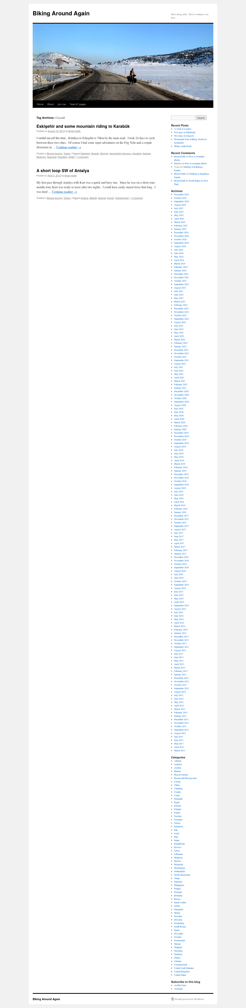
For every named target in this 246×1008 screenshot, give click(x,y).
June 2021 (179, 370)
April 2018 (179, 501)
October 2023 (180, 280)
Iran (176, 829)
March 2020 (179, 422)
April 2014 (179, 622)
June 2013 (179, 657)
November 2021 (181, 353)
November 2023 (181, 277)
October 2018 (180, 481)
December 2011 (181, 719)
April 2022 (179, 335)
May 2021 (179, 373)
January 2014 (180, 632)
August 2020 (180, 405)
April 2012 (179, 705)
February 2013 (181, 670)
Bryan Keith (74, 131)
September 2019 (181, 443)
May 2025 (179, 215)
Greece (177, 822)
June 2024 (179, 253)
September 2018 (181, 484)
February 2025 (181, 225)
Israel (176, 833)
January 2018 (180, 512)
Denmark (178, 798)
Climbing (178, 788)
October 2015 (180, 581)
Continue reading (68, 147)
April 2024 (179, 259)
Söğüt (71, 156)
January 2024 (180, 270)
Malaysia (178, 857)
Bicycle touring (54, 153)
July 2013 (178, 653)
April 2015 (179, 601)
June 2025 (179, 211)
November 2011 (181, 722)
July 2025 (178, 208)
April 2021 (179, 377)
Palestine (178, 881)
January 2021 (180, 387)
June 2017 (179, 536)
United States (180, 974)
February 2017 (181, 550)
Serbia (177, 905)
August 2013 (180, 650)
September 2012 (181, 688)
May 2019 (179, 456)
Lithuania (178, 853)
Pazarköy (62, 156)
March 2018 (179, 505)
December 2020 (181, 391)
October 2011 (180, 726)
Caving (177, 781)
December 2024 (181, 232)
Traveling (178, 950)
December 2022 (181, 308)
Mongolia (178, 864)
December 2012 (181, 677)
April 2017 (179, 543)
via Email (178, 988)
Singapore (178, 909)
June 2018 (179, 494)
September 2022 (181, 318)
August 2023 (180, 287)
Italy (176, 836)
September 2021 (181, 360)
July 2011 (178, 736)
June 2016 (179, 577)
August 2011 (180, 733)
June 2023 (179, 294)
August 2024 (180, 246)
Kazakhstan (179, 843)
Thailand (178, 947)
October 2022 (180, 315)
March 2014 (179, 626)
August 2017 (180, 529)
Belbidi (93, 198)
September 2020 (181, 401)
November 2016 (181, 560)
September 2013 (181, 646)
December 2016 (181, 556)
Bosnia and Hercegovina (185, 778)
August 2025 (180, 204)
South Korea (180, 926)
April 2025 (179, 218)
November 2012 (181, 681)
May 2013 (179, 660)
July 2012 (178, 695)
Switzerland (179, 940)
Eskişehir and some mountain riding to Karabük (83, 126)
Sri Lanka (178, 933)
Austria (177, 767)
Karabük (137, 153)
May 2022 (179, 332)
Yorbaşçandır (122, 198)
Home (40, 104)
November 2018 (181, 477)
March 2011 (179, 750)
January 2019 (180, 470)
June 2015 (179, 594)
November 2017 (181, 518)
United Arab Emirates (184, 967)
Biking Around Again (61, 13)
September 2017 (181, 525)
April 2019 (179, 460)
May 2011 (179, 743)
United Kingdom (181, 971)
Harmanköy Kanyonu (120, 153)
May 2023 (179, 297)
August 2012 (180, 691)
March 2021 (179, 380)
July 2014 (178, 612)
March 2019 (179, 463)
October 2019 (180, 439)
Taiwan (177, 943)
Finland (177, 809)
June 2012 (179, 698)
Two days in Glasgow (184, 135)
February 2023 (181, 304)
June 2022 (179, 329)
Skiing (177, 912)
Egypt (177, 802)
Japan (176, 840)
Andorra (178, 764)
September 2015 (181, 584)
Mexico (177, 860)
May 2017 (179, 539)
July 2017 (178, 532)
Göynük (104, 153)
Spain (176, 929)
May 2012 (179, 702)
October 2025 (180, 197)
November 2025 (181, 194)
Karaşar (147, 153)
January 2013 (180, 674)
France (177, 812)
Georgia (177, 815)
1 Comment (82, 156)
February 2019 (181, 467)
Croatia (177, 791)
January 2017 (180, 553)
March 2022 (179, 339)
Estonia (177, 805)
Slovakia (178, 916)
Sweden (177, 936)
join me (62, 104)
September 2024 (181, 242)
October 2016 (180, 563)
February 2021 (181, 384)
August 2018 (180, 487)
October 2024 (180, 239)
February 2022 (181, 342)
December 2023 (181, 273)
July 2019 (178, 449)
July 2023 (178, 291)
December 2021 (181, 349)
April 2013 (179, 664)
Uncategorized (180, 964)
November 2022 (181, 311)
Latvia (177, 850)
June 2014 (179, 615)
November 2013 (181, 639)
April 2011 (179, 746)
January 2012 (180, 715)
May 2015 (179, 598)
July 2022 (178, 325)
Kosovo (177, 847)
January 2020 (180, 429)
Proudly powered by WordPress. (190, 999)
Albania (177, 760)
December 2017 (181, 515)
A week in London (182, 128)
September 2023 (181, 284)
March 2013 (179, 667)
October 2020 (180, 398)
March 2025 (179, 222)
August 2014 (180, 608)
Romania (178, 895)
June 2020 (179, 411)
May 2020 (179, 415)
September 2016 (181, 567)
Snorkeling (179, 923)
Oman (177, 878)
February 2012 (181, 712)
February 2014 (181, 629)
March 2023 (179, 301)
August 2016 (180, 570)
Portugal (178, 891)
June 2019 (179, 453)
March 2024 (179, 263)
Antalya (84, 198)
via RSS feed (180, 985)
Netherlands (179, 871)
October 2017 (180, 522)
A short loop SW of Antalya (63, 170)
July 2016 (178, 574)
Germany (178, 819)
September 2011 (181, 729)
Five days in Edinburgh (184, 132)
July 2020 (178, 408)
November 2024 (181, 235)
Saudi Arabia (180, 902)
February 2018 (181, 508)
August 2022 (180, 322)
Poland (177, 888)
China (177, 784)
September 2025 (181, 201)
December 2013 (181, 636)
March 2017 (179, 546)
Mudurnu (41, 156)
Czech (177, 795)
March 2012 (179, 708)
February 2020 (181, 425)
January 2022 (180, 346)
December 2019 (181, 432)
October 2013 (180, 643)
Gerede (95, 153)
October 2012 (180, 684)
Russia (177, 898)
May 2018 (179, 498)
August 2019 (180, 446)
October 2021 (180, 356)
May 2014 (179, 619)
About (50, 104)
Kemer (110, 198)
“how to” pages (78, 104)
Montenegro (179, 867)
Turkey (66, 153)
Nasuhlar (52, 156)
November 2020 (181, 394)
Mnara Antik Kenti (182, 146)
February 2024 (181, 266)
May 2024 (179, 256)
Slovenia (178, 919)
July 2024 (178, 249)
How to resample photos (196, 163)
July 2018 (178, 491)
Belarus (177, 771)
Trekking (178, 954)
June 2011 (179, 740)
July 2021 (178, 367)
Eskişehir (85, 153)
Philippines (179, 885)
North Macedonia (182, 874)
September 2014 (181, 605)
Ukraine (177, 961)
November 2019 (181, 436)
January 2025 (180, 228)
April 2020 (179, 418)
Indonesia (178, 826)
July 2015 (178, 591)
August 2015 (180, 588)
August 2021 (180, 363)
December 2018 (181, 474)
